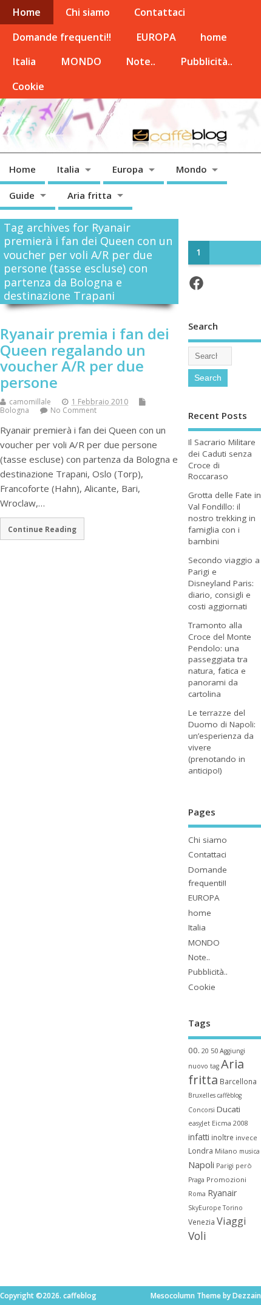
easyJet (199, 1123)
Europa (127, 169)
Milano (226, 1150)
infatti (198, 1137)
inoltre (222, 1137)
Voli (197, 1235)
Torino (233, 1207)
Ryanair (222, 1193)
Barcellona (238, 1081)
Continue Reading (42, 529)
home (213, 37)
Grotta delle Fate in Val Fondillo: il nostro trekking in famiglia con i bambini (224, 518)
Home (26, 12)
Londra (200, 1151)
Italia (24, 61)
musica (249, 1151)
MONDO (81, 61)
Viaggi (231, 1221)
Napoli (201, 1164)
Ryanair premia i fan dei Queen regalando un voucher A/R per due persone (84, 358)
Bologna (14, 410)
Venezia (201, 1222)
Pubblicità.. (206, 61)
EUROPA (156, 37)
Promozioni (226, 1179)
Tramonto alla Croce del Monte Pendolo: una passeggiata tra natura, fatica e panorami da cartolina (219, 659)
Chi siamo (88, 12)
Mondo (191, 169)
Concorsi (201, 1110)
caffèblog (229, 1095)
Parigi (225, 1165)
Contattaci (159, 12)
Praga (196, 1179)
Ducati (228, 1109)
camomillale (30, 401)
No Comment (73, 410)
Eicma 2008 (230, 1122)
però (244, 1165)
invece (246, 1137)
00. (194, 1050)
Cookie (28, 86)
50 (214, 1050)
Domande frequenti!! (61, 37)
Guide (22, 195)
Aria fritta (89, 195)
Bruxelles (201, 1095)
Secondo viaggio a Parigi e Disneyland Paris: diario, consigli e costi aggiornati (224, 583)
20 (205, 1051)
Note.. (140, 61)
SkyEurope (204, 1207)
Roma (197, 1193)
